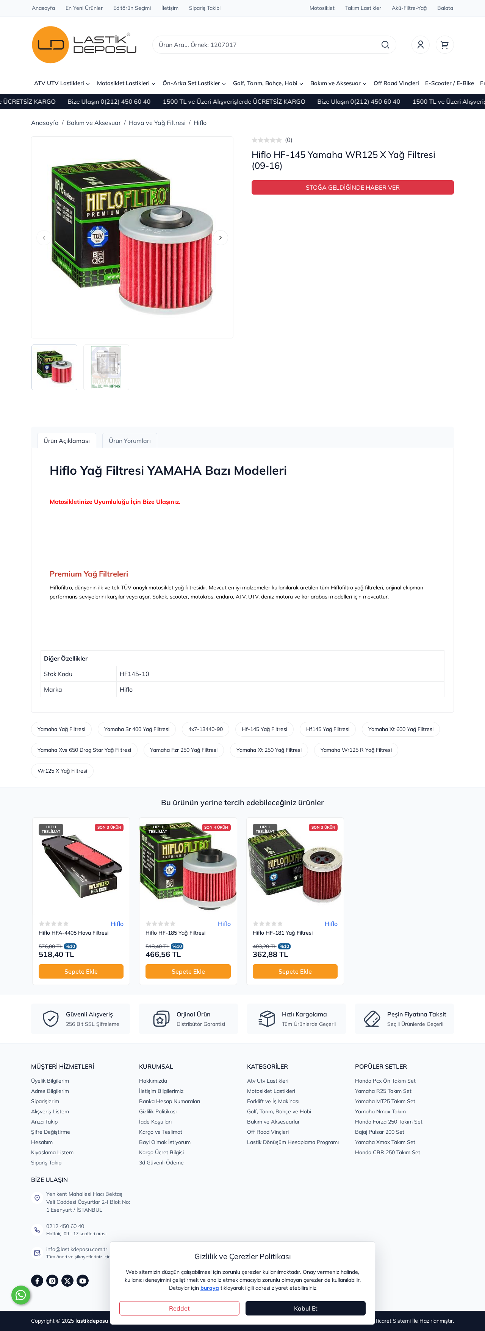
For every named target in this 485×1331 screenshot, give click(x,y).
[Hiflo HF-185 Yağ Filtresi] (187, 866)
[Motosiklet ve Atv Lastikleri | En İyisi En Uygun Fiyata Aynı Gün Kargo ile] (84, 45)
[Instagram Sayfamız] (52, 1281)
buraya (209, 1287)
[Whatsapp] (20, 1295)
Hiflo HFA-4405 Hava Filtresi (73, 933)
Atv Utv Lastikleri (267, 1080)
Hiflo (117, 924)
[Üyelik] (420, 45)
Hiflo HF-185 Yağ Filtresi (175, 933)
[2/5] (258, 140)
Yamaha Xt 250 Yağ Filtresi (269, 750)
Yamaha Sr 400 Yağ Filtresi (136, 729)
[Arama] (385, 44)
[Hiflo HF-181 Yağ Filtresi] (295, 866)
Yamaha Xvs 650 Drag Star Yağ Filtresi (84, 750)
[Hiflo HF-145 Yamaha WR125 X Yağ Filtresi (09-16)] (132, 237)
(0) (289, 140)
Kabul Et (306, 1308)
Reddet (179, 1308)
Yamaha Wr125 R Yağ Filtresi (356, 750)
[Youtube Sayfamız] (83, 1281)
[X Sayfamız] (67, 1281)
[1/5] (255, 140)
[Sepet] (445, 45)
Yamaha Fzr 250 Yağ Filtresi (183, 750)
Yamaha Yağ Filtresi (61, 729)
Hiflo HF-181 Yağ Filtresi (283, 933)
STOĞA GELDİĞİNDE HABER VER (353, 187)
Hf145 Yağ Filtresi (327, 729)
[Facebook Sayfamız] (37, 1281)
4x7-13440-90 (205, 729)
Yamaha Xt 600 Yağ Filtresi (400, 729)
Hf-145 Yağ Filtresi (264, 729)
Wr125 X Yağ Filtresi (62, 770)
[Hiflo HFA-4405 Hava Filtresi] (81, 866)
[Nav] (44, 237)
